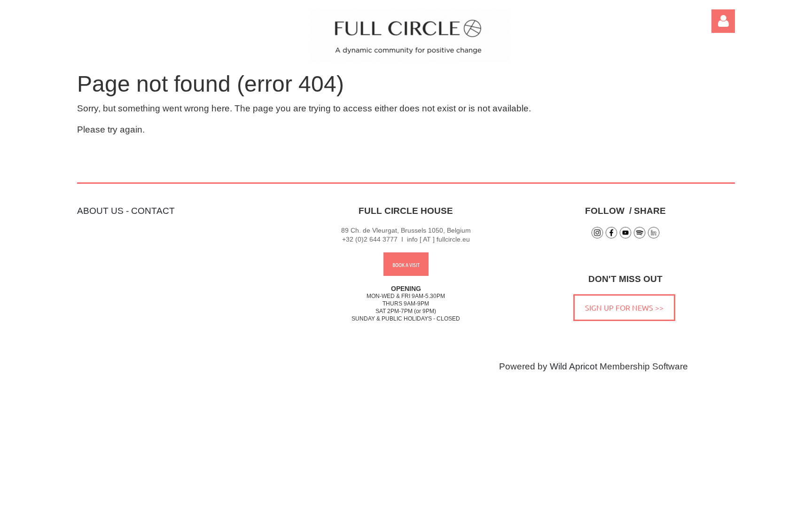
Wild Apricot (573, 366)
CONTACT (153, 211)
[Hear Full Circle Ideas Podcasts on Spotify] (639, 237)
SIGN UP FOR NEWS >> (624, 307)
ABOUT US (100, 211)
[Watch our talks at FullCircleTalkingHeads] (625, 237)
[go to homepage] (409, 59)
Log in (723, 21)
